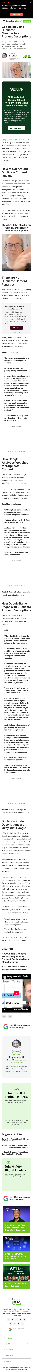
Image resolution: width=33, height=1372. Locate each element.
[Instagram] (14, 1323)
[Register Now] (16, 1214)
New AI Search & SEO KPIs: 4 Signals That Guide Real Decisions (15, 1227)
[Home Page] (14, 21)
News (4, 1016)
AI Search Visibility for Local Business (15, 1284)
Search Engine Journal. (19, 1367)
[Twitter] (24, 1319)
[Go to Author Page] (4, 55)
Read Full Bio (16, 1051)
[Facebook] (20, 1319)
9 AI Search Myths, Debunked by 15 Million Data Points (16, 1256)
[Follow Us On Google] (16, 1026)
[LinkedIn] (12, 1319)
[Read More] (16, 1243)
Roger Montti (13, 56)
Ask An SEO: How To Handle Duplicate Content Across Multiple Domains (16, 1146)
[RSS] (22, 1323)
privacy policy (18, 1122)
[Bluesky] (10, 1323)
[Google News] (8, 1319)
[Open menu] (4, 21)
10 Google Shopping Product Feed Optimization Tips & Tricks (15, 1153)
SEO (10, 1016)
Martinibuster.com (16, 1062)
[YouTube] (16, 1319)
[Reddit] (18, 1323)
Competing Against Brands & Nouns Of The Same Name (15, 1140)
